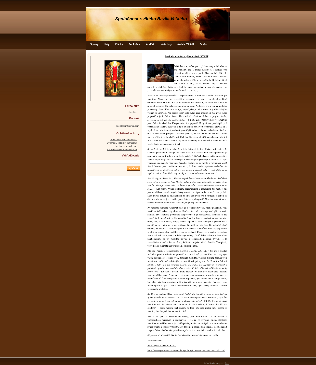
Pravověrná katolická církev (123, 139)
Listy (106, 44)
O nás (203, 44)
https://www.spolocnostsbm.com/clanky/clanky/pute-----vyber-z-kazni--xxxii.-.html (186, 350)
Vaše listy (166, 44)
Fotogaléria (132, 112)
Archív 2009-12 (185, 44)
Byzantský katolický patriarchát (122, 143)
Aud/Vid (150, 44)
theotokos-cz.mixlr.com (126, 146)
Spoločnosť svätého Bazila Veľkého (151, 18)
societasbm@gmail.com (127, 126)
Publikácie (134, 44)
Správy (94, 44)
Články (119, 44)
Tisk (227, 363)
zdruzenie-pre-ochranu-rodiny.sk (122, 149)
